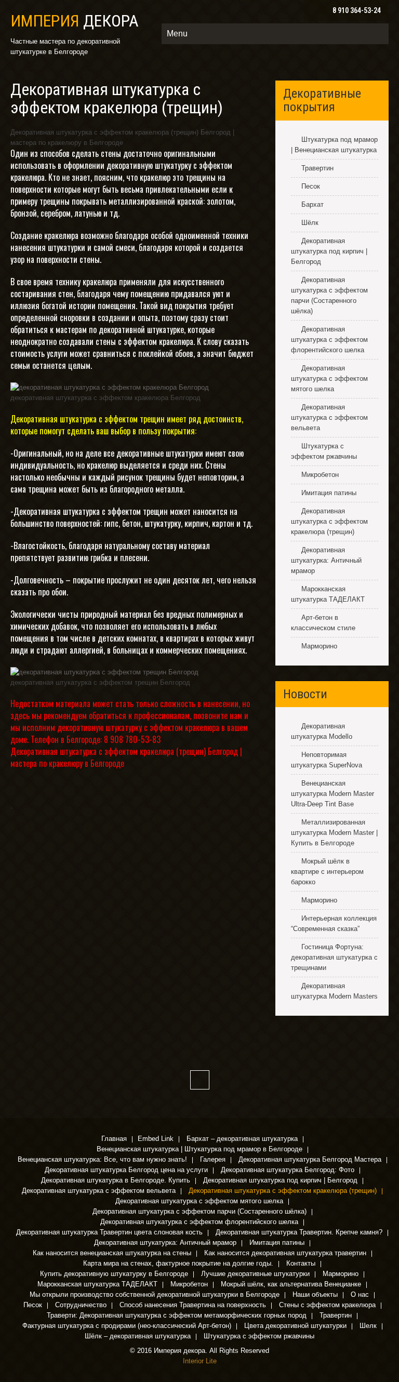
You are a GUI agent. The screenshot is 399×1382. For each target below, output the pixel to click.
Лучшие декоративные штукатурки (255, 1274)
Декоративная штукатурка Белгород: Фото (287, 1170)
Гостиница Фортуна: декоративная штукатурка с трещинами (334, 957)
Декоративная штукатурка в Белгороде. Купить (115, 1181)
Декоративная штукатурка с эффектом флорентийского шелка (329, 339)
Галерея (212, 1160)
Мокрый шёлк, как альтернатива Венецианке (291, 1285)
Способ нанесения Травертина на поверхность (192, 1306)
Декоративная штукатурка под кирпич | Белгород (329, 251)
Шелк (368, 1326)
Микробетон (320, 475)
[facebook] (199, 1079)
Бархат (312, 204)
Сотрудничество (81, 1306)
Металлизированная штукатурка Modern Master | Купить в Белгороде (334, 832)
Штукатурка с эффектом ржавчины (259, 1337)
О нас (360, 1295)
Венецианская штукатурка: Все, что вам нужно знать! (102, 1160)
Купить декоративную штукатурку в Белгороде (114, 1274)
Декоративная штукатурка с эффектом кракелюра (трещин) (329, 521)
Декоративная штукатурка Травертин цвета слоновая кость (109, 1233)
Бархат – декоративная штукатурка (242, 1139)
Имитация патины (328, 493)
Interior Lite (200, 1361)
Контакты (300, 1264)
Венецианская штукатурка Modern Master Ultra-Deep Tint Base (332, 793)
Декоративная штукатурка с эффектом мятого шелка (329, 378)
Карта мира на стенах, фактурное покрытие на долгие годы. (178, 1264)
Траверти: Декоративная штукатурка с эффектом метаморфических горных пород (177, 1316)
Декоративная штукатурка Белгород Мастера (309, 1160)
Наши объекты (315, 1295)
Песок (310, 186)
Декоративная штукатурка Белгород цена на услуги (126, 1170)
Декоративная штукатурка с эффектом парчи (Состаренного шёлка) (199, 1212)
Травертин (317, 168)
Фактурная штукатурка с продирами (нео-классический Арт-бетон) (126, 1326)
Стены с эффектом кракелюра (327, 1306)
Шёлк (309, 223)
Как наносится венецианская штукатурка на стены (112, 1254)
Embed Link (156, 1139)
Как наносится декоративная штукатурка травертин (285, 1254)
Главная (114, 1139)
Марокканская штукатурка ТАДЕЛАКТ (97, 1285)
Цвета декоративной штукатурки (295, 1326)
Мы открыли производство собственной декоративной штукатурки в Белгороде (155, 1295)
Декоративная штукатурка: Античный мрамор (326, 560)
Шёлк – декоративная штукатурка (138, 1337)
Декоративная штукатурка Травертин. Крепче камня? (299, 1233)
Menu (177, 33)
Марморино (319, 646)
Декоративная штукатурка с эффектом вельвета (329, 417)
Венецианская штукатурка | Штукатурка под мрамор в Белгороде (199, 1150)
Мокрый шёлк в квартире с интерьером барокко (327, 871)
